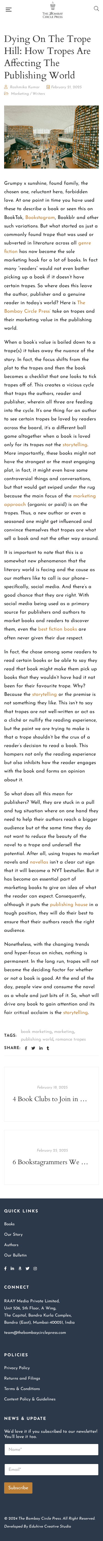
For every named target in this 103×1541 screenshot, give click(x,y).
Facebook (5, 1269)
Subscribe (18, 1488)
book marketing (36, 1032)
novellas (39, 862)
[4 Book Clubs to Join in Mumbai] (51, 1094)
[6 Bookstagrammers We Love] (51, 1157)
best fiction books (57, 629)
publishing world (37, 1039)
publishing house (69, 904)
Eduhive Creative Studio (50, 1527)
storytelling (75, 445)
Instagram (35, 1269)
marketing (64, 1032)
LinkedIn (12, 1269)
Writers (38, 94)
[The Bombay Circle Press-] (52, 9)
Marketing (20, 94)
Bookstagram (40, 217)
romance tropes (70, 1039)
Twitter (27, 1269)
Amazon (19, 1269)
